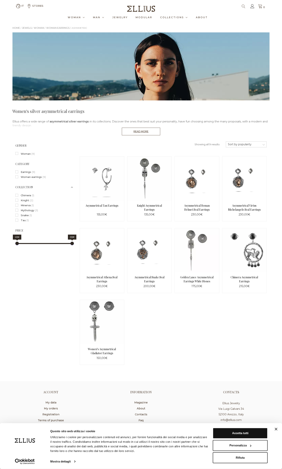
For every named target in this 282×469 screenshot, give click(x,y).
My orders (51, 408)
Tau (25, 220)
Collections (172, 17)
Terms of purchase (51, 420)
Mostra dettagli (60, 461)
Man (96, 17)
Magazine (141, 402)
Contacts (141, 414)
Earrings (28, 171)
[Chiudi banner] (276, 429)
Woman (74, 17)
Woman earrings (33, 176)
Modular (144, 17)
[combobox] (246, 144)
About (202, 17)
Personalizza (238, 445)
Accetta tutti (240, 433)
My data (50, 402)
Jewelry (120, 17)
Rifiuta (240, 457)
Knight (27, 200)
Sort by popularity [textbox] (239, 144)
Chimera (27, 195)
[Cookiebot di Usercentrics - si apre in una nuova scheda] (25, 461)
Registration (50, 414)
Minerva (27, 205)
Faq (141, 420)
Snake (26, 215)
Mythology (29, 210)
